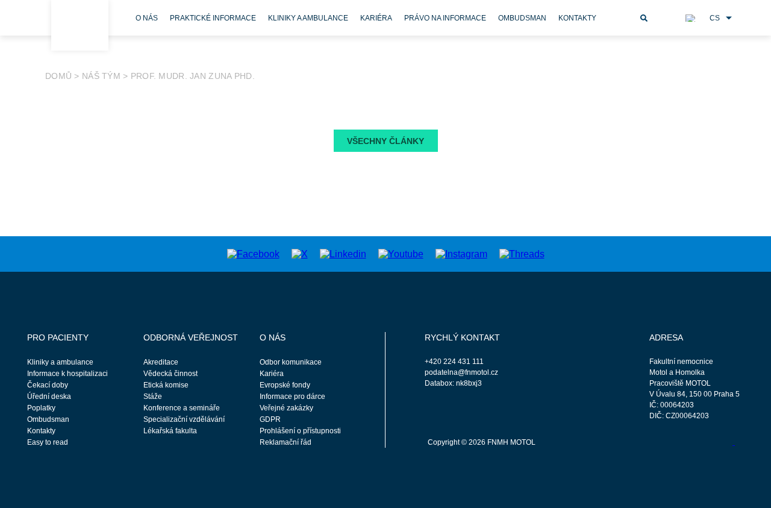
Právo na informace (445, 18)
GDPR (270, 419)
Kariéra (376, 18)
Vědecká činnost (170, 373)
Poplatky (41, 408)
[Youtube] (400, 253)
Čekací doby (47, 385)
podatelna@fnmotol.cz (461, 372)
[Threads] (522, 253)
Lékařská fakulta (170, 431)
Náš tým (101, 76)
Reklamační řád (285, 442)
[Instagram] (461, 253)
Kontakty (577, 18)
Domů (58, 76)
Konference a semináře (181, 408)
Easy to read (47, 442)
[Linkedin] (343, 253)
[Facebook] (253, 253)
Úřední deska (49, 396)
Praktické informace (213, 18)
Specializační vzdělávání (184, 419)
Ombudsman (522, 18)
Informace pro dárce (292, 396)
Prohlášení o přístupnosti (300, 431)
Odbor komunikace (291, 362)
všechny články (385, 141)
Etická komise (166, 385)
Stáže (152, 396)
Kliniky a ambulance (308, 18)
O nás (147, 18)
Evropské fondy (285, 385)
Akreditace (160, 362)
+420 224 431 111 (454, 361)
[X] (300, 253)
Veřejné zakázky (286, 408)
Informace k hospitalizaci (67, 373)
